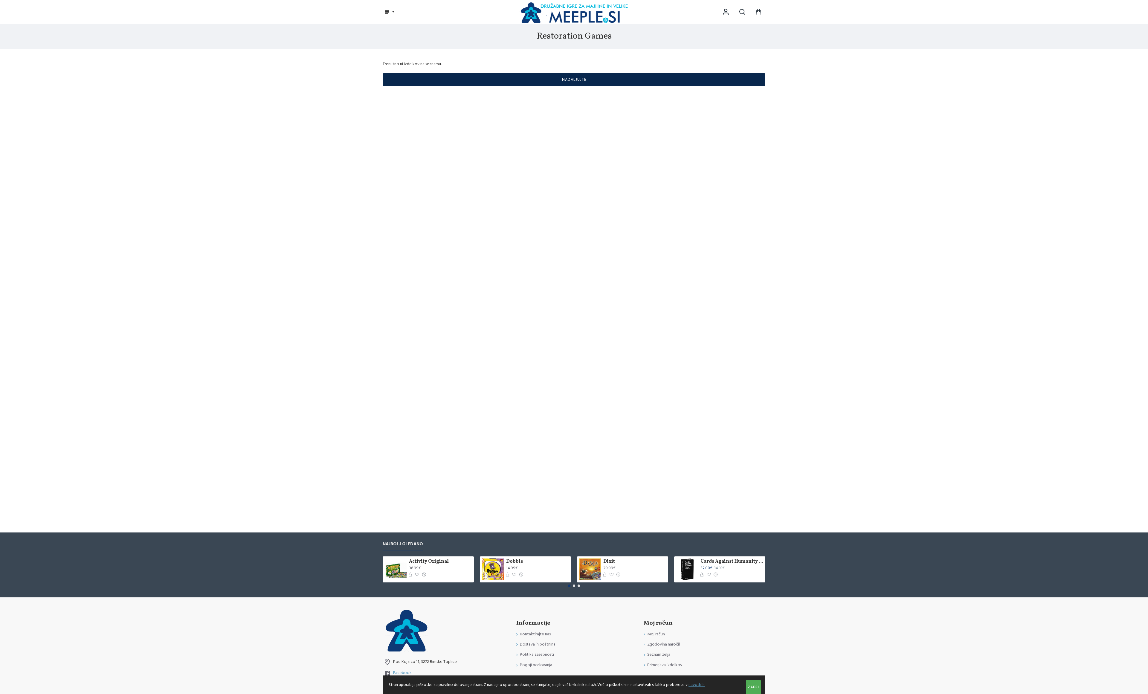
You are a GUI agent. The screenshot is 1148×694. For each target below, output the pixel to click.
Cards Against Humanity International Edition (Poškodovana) (731, 561)
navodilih (697, 685)
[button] (569, 586)
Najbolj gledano (403, 544)
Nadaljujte (574, 79)
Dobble (514, 561)
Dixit (609, 561)
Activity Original (429, 561)
